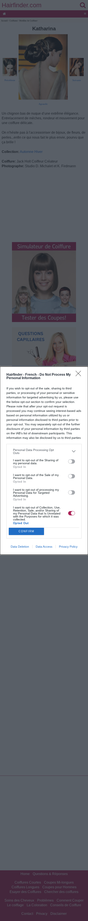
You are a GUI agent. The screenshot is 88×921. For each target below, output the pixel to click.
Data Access (44, 546)
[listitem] (44, 451)
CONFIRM (26, 531)
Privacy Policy (68, 546)
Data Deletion (20, 546)
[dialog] (44, 461)
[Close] (80, 375)
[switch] (71, 461)
